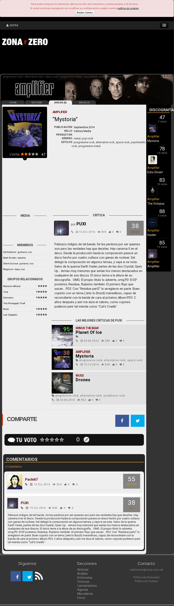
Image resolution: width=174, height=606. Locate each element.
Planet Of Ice (89, 332)
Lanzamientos (87, 585)
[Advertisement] (65, 61)
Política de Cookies (146, 581)
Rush (6, 309)
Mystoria (85, 356)
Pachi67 (31, 479)
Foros (81, 597)
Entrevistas (84, 577)
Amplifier (83, 352)
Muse (80, 375)
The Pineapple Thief (14, 303)
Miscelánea (85, 593)
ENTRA (13, 25)
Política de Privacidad (146, 577)
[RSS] (38, 576)
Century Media (82, 131)
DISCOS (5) (60, 102)
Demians (8, 297)
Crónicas (83, 581)
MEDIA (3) (84, 102)
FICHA (13, 102)
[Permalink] (72, 231)
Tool (5, 291)
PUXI (24, 503)
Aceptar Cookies (85, 12)
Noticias (83, 569)
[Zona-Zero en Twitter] (27, 576)
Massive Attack (12, 286)
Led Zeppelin (10, 314)
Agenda (82, 589)
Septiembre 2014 (84, 127)
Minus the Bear (87, 328)
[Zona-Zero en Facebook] (16, 576)
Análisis (82, 573)
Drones (83, 379)
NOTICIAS (37, 102)
